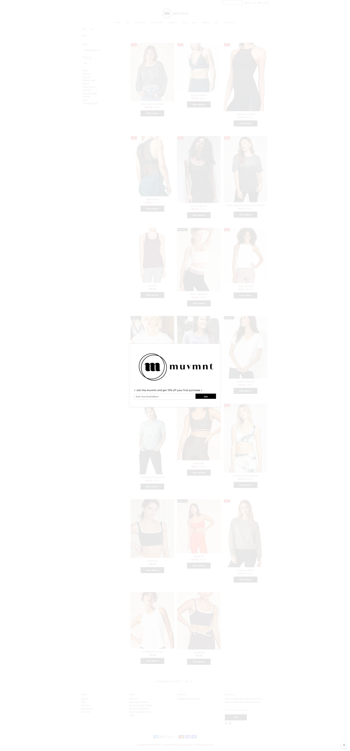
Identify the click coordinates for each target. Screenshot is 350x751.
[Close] (219, 345)
